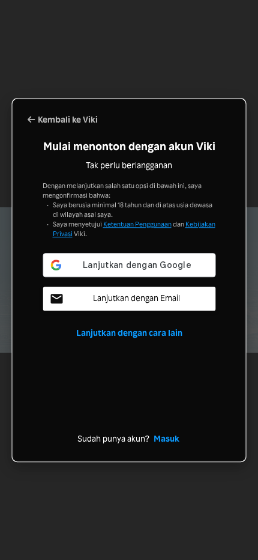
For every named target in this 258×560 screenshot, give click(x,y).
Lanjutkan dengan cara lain (129, 332)
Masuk (166, 438)
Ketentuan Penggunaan (137, 224)
